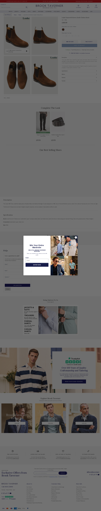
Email (27, 257)
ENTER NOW (37, 265)
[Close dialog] (76, 237)
